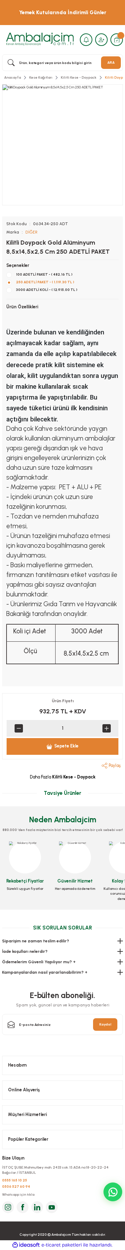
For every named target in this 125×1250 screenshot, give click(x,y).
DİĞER (31, 232)
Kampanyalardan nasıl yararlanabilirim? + (45, 972)
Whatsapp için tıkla (18, 1194)
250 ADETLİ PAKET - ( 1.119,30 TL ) (45, 282)
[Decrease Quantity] (18, 728)
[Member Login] (101, 39)
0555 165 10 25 (14, 1180)
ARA (111, 62)
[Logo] (40, 39)
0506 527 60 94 (16, 1186)
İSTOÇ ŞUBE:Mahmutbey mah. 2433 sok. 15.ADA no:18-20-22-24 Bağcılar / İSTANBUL (55, 1169)
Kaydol (105, 1024)
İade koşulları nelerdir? (25, 951)
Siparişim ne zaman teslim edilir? (35, 941)
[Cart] (116, 39)
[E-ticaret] (61, 1245)
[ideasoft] (26, 1245)
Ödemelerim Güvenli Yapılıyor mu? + (39, 961)
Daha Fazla (62, 777)
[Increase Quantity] (106, 728)
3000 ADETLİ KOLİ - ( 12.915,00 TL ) (46, 289)
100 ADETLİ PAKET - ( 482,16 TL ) (44, 274)
